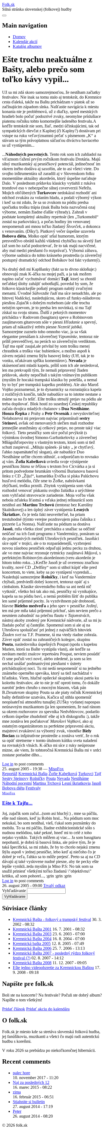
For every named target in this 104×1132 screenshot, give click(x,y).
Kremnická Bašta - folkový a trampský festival (52, 919)
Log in (7, 764)
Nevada (63, 778)
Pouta (51, 778)
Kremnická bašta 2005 (32, 943)
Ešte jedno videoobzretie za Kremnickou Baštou (53, 967)
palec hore (21, 1073)
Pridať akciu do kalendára (48, 1009)
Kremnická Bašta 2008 (32, 962)
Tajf (97, 773)
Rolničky (37, 778)
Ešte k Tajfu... (17, 803)
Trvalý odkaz (54, 885)
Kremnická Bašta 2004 (32, 938)
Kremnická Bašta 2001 (32, 929)
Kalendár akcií (25, 41)
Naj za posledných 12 (31, 1082)
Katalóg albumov (27, 46)
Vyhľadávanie (14, 890)
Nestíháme (80, 778)
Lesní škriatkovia (76, 783)
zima (17, 1092)
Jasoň (96, 783)
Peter (17, 1111)
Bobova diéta (13, 788)
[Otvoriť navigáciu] (4, 15)
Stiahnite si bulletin (29, 1101)
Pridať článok (13, 1009)
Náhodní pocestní (17, 783)
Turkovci (85, 773)
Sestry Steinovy (15, 778)
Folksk (8, 4)
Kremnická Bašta (32, 773)
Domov (19, 36)
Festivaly (33, 788)
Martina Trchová (47, 783)
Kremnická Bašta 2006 (32, 948)
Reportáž (9, 773)
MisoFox (56, 769)
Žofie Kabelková (63, 773)
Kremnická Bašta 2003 (32, 934)
